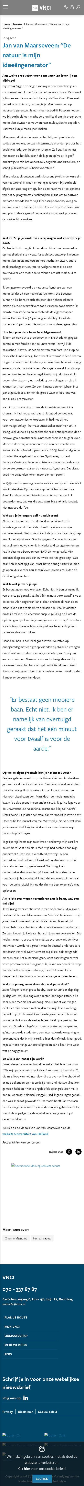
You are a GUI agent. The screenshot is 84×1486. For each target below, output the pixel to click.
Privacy (7, 1411)
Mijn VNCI (12, 1326)
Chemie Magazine (16, 1238)
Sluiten (42, 1478)
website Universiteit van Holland (25, 1133)
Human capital (42, 1238)
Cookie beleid (47, 1411)
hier (27, 1468)
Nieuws (17, 24)
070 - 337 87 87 (19, 1289)
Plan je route (15, 1317)
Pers (8, 1354)
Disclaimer (25, 1411)
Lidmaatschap (16, 1335)
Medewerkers (15, 1345)
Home (6, 24)
